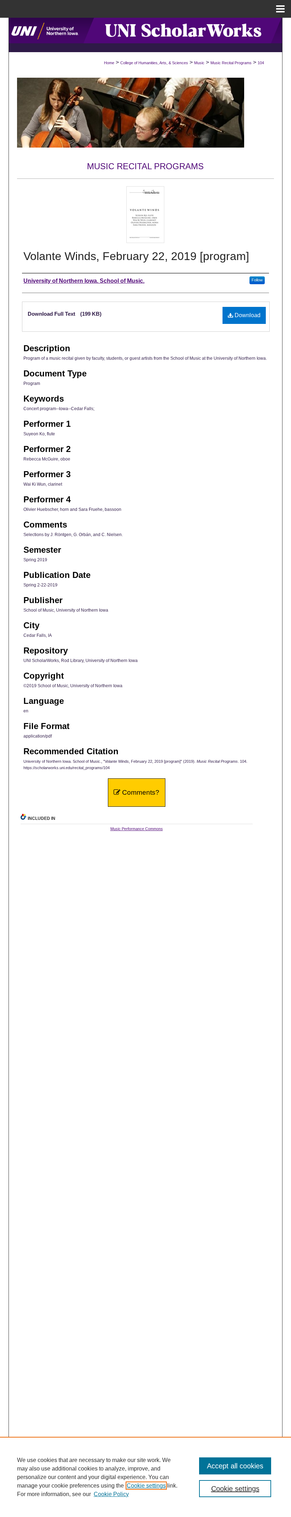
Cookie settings (146, 1486)
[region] (145, 1477)
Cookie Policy (111, 1494)
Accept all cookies (235, 1466)
